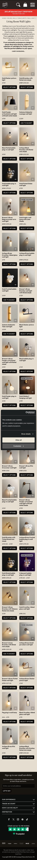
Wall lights (31, 18)
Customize (17, 446)
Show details (26, 434)
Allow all (18, 440)
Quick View (15, 74)
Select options (9, 158)
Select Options (9, 87)
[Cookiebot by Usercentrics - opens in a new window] (26, 412)
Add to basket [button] (26, 123)
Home (4, 18)
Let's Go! (6, 791)
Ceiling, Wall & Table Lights (16, 18)
